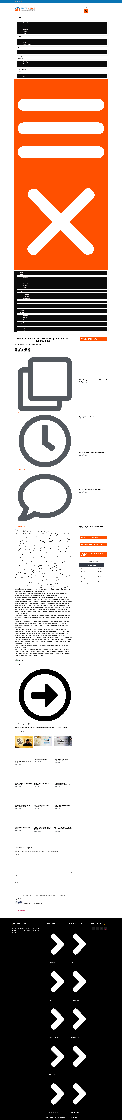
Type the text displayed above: (32, 903)
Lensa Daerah (26, 27)
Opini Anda (26, 40)
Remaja (25, 64)
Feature (20, 71)
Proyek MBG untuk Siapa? (40, 759)
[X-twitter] (17, 1)
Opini (19, 36)
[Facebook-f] (93, 928)
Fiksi (24, 74)
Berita (19, 19)
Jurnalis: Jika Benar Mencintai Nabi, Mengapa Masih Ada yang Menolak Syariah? (42, 828)
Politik (24, 33)
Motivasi (25, 66)
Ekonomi (25, 29)
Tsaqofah (25, 51)
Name (17, 875)
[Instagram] (15, 1)
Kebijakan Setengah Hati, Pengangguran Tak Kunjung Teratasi (62, 784)
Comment (18, 854)
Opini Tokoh (26, 42)
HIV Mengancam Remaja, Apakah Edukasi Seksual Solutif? (22, 806)
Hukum (25, 53)
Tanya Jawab (22, 69)
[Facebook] (19, 1)
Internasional (26, 25)
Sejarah (20, 56)
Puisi (24, 77)
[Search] (86, 11)
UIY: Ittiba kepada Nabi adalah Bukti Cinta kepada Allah (23, 762)
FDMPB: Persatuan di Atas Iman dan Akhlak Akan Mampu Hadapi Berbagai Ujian (63, 828)
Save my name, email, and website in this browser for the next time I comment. (41, 895)
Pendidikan (26, 31)
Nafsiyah (20, 58)
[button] (61, 174)
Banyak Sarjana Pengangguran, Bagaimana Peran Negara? (61, 760)
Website (17, 889)
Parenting (25, 62)
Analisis (20, 47)
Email (17, 882)
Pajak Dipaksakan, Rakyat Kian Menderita (91, 526)
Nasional (25, 23)
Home (19, 17)
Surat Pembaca (27, 44)
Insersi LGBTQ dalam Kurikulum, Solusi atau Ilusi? (42, 806)
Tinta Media (61, 1117)
